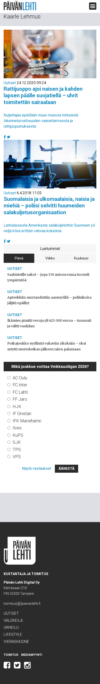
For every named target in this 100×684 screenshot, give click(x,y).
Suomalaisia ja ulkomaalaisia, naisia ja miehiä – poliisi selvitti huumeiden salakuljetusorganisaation (49, 205)
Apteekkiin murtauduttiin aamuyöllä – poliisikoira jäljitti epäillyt (49, 300)
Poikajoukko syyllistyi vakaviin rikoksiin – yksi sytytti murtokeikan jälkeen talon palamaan (46, 346)
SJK (17, 442)
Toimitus (11, 655)
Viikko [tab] (50, 258)
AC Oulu (20, 377)
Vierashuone (16, 641)
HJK (17, 406)
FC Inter (20, 384)
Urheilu (11, 627)
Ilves (17, 427)
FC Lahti (20, 392)
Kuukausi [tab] (81, 258)
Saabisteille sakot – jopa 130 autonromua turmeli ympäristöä (48, 277)
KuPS (18, 435)
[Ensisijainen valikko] (92, 6)
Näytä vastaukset (36, 468)
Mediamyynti (31, 655)
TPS (17, 449)
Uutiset (10, 82)
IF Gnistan (22, 413)
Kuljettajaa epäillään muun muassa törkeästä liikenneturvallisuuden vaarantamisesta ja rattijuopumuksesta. (41, 121)
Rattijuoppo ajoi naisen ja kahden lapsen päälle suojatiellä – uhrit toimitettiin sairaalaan (43, 95)
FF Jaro (20, 399)
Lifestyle (13, 634)
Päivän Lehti (20, 5)
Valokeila (13, 620)
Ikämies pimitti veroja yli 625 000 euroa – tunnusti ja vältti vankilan (49, 323)
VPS (17, 456)
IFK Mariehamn (27, 420)
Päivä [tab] (19, 258)
